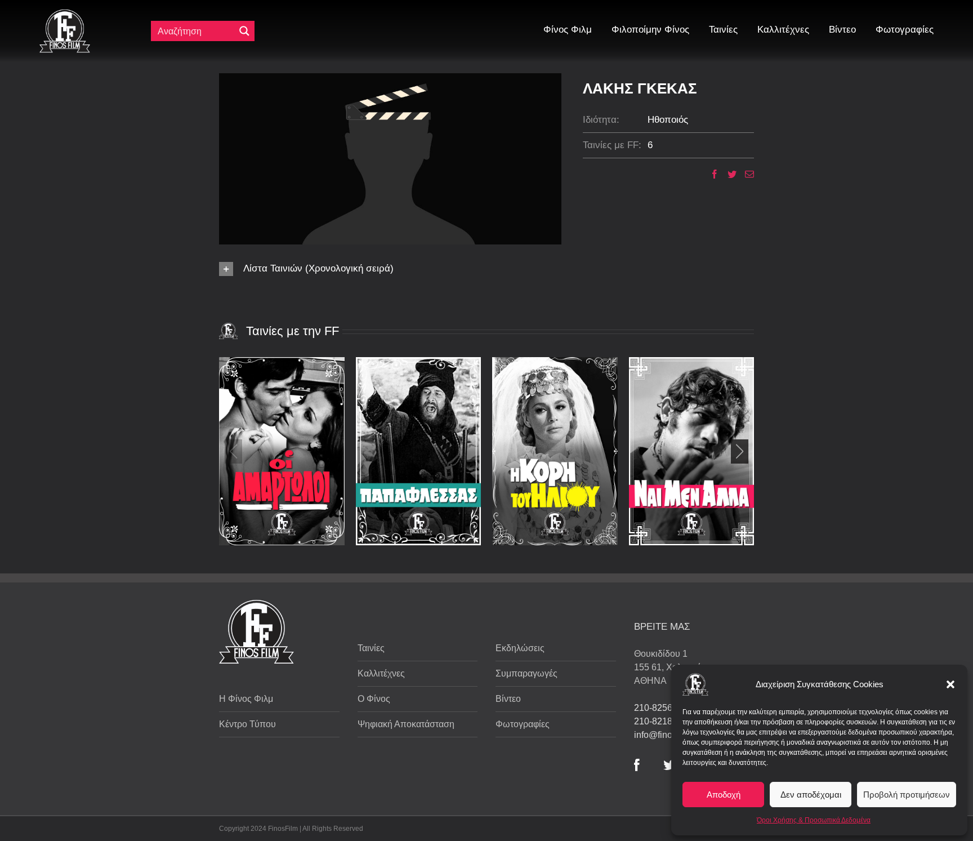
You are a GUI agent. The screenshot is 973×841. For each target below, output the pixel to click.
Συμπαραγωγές (526, 673)
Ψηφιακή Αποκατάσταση (406, 724)
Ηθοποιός (668, 119)
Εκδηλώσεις (520, 648)
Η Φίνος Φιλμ (246, 699)
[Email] (745, 174)
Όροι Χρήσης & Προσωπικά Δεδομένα (814, 820)
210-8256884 (661, 708)
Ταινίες (371, 648)
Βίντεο (508, 699)
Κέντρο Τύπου (247, 724)
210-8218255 (661, 721)
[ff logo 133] (64, 13)
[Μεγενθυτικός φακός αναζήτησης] (244, 31)
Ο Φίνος (374, 699)
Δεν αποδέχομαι (810, 794)
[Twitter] (728, 174)
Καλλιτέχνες (381, 673)
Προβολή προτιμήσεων (906, 794)
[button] (950, 684)
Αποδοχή (723, 794)
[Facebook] (710, 174)
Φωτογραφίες (523, 724)
